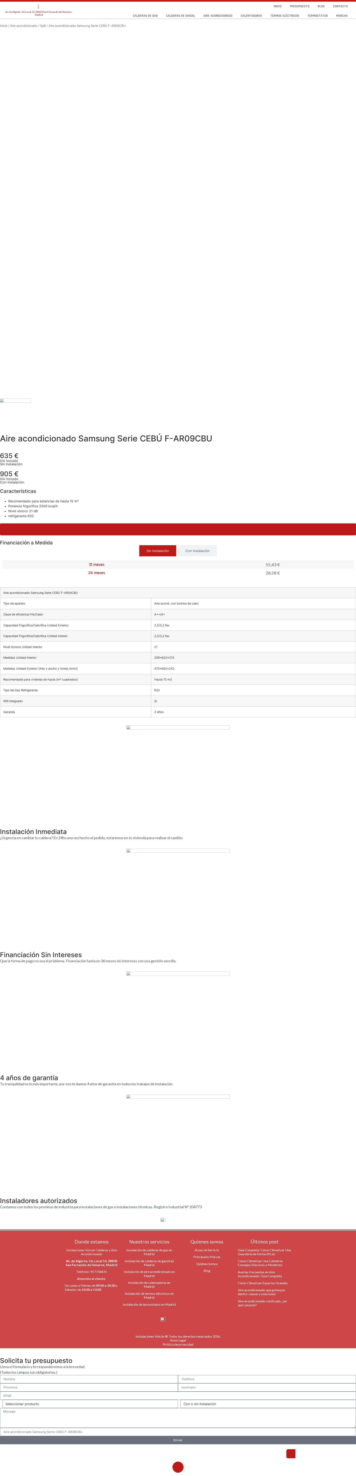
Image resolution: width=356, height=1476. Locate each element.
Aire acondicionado (217, 16)
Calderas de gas (145, 16)
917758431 (98, 1272)
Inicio (278, 6)
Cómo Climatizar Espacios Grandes (263, 1283)
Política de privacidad (178, 1344)
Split (43, 26)
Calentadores (251, 16)
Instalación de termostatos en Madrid (149, 1304)
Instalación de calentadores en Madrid (149, 1284)
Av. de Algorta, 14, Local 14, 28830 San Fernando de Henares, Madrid (38, 13)
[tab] (157, 550)
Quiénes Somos (207, 1264)
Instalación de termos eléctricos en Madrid (149, 1295)
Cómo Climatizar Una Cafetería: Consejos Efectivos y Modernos (260, 1263)
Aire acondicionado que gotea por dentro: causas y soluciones (261, 1292)
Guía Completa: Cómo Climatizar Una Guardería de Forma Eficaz (264, 1252)
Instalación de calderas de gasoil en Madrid (149, 1263)
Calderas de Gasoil (180, 16)
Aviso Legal (178, 1340)
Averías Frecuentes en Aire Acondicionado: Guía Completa (260, 1274)
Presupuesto (299, 6)
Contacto (340, 6)
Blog (321, 6)
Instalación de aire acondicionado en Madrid (149, 1273)
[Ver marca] (15, 401)
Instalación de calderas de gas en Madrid (149, 1252)
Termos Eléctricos (284, 16)
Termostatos (317, 16)
